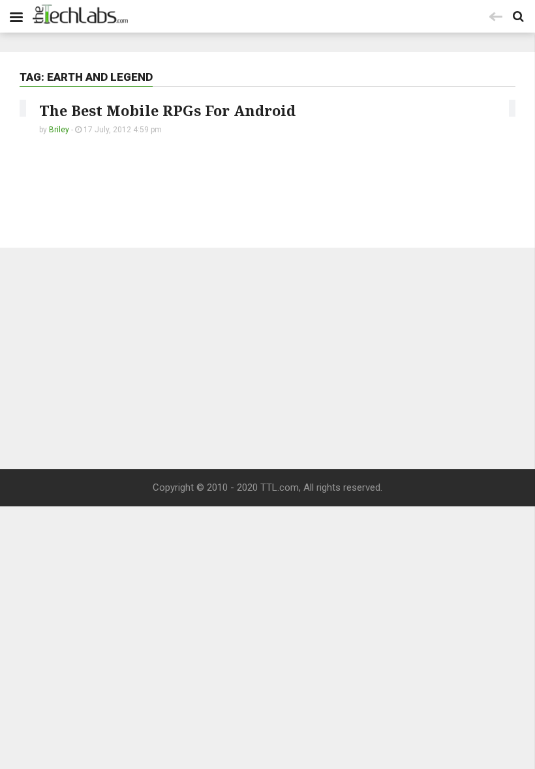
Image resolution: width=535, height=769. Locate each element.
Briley (59, 129)
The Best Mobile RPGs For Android (167, 110)
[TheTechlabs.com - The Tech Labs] (80, 14)
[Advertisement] (267, 358)
